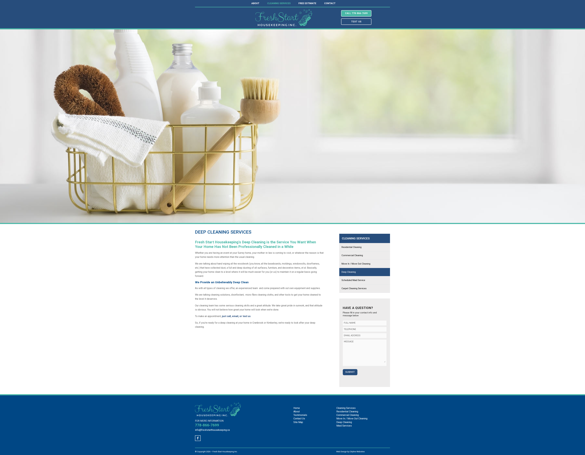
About (255, 3)
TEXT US (356, 21)
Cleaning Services (279, 3)
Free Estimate (307, 3)
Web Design (341, 451)
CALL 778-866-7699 (356, 13)
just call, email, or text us (236, 316)
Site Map (298, 422)
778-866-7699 (207, 425)
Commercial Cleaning (352, 255)
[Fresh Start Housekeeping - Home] (283, 24)
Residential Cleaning (352, 247)
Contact (329, 3)
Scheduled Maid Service (353, 280)
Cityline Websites (357, 451)
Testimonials (300, 415)
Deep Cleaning (349, 272)
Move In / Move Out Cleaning (356, 263)
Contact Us (299, 418)
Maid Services (344, 425)
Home (296, 408)
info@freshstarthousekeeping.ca (212, 430)
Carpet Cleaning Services (354, 288)
